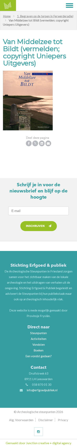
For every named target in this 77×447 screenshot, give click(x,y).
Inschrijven (35, 226)
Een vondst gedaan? (38, 356)
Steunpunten (38, 333)
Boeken (38, 350)
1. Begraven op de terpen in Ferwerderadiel (45, 16)
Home (7, 16)
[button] (71, 5)
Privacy (63, 420)
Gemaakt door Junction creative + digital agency (38, 443)
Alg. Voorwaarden (21, 420)
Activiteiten (38, 339)
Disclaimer (45, 420)
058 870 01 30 (42, 384)
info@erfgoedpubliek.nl (42, 390)
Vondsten (38, 344)
